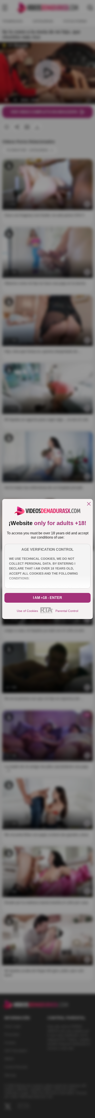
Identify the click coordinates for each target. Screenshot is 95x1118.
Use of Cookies (27, 611)
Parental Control (66, 611)
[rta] (46, 612)
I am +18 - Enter (47, 598)
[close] (89, 504)
